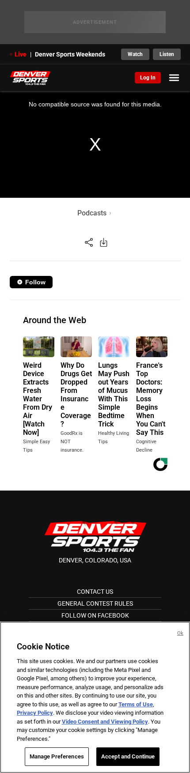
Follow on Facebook (95, 615)
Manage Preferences (57, 756)
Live (21, 54)
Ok (180, 633)
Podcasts (91, 213)
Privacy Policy (35, 712)
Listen (167, 54)
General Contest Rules (95, 603)
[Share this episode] (88, 242)
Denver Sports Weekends (70, 54)
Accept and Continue (128, 756)
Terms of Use (135, 704)
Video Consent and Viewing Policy (105, 721)
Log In (148, 78)
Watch (135, 54)
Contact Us (95, 591)
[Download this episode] (103, 242)
